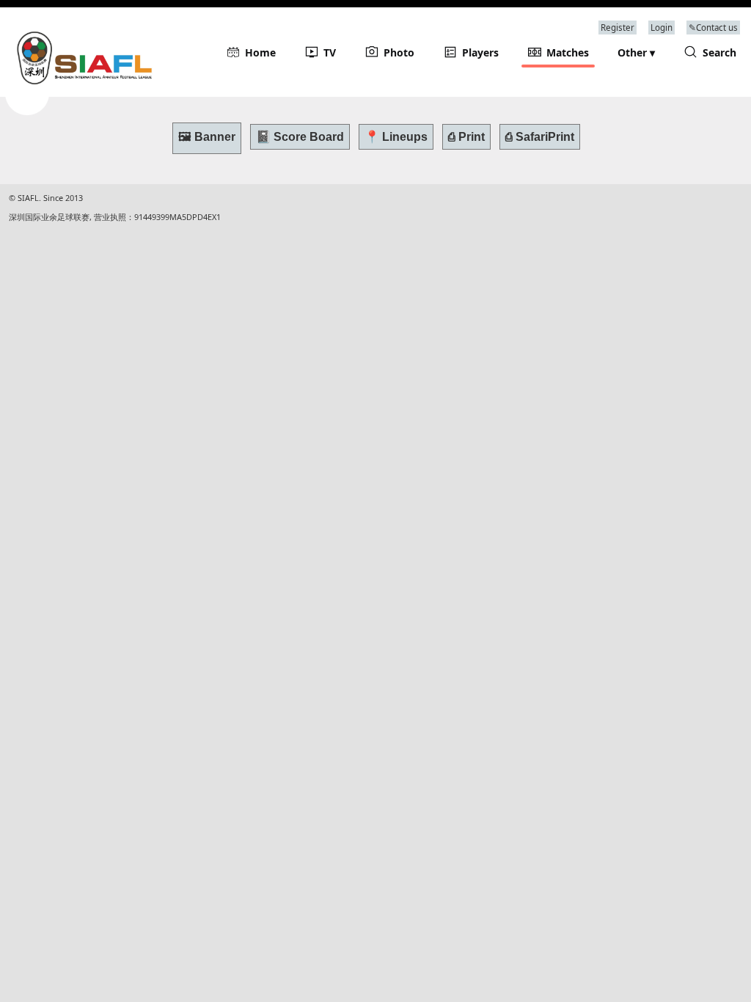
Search (719, 52)
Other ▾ (636, 52)
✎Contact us (713, 27)
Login (662, 27)
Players (480, 52)
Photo (399, 52)
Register (617, 27)
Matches (567, 52)
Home (260, 52)
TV (329, 52)
